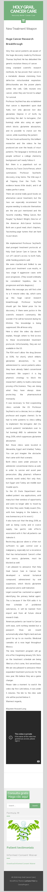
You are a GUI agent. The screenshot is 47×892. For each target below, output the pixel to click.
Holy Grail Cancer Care (23, 9)
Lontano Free (30, 880)
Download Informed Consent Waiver (21, 863)
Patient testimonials (20, 847)
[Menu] (23, 20)
